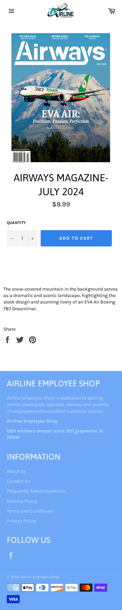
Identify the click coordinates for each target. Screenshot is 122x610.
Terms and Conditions (30, 511)
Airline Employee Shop (40, 577)
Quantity (16, 222)
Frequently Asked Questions (36, 491)
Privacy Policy (21, 521)
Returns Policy (22, 501)
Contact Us (18, 481)
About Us (16, 471)
